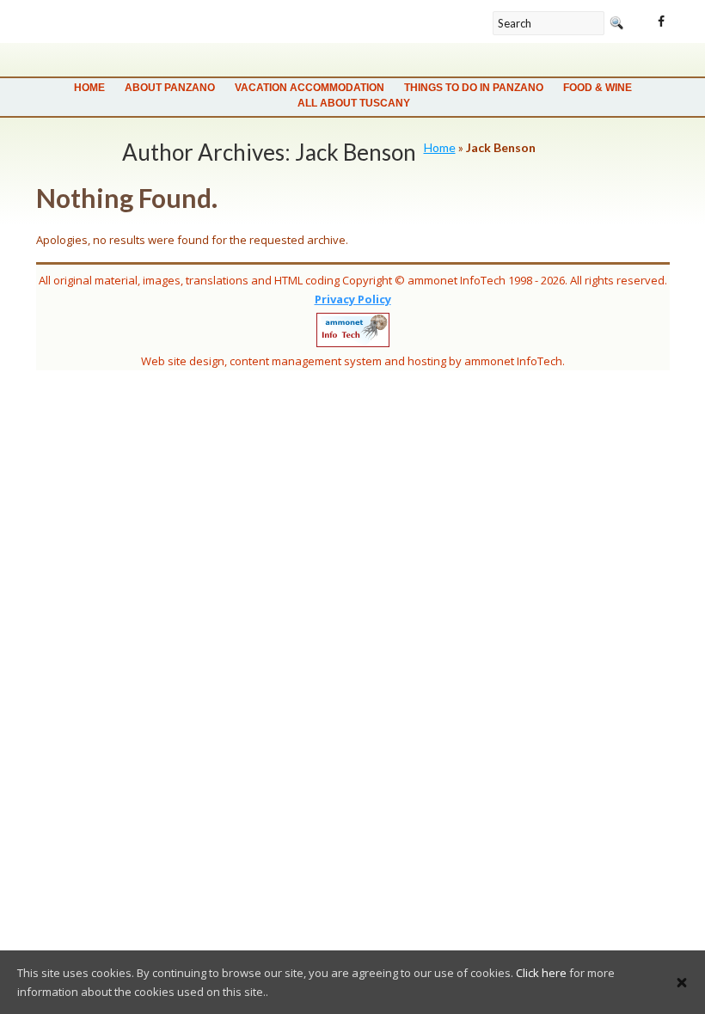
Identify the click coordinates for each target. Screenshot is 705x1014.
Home (89, 88)
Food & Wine (597, 88)
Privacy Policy (353, 299)
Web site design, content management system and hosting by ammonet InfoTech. (353, 361)
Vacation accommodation (309, 88)
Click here (541, 972)
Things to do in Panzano (473, 88)
